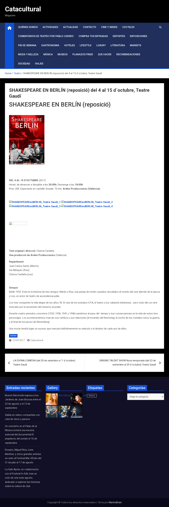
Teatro (13, 336)
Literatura (118, 45)
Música (48, 54)
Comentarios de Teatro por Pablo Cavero (46, 36)
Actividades (50, 27)
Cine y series (109, 27)
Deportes (119, 36)
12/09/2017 (18, 340)
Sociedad (24, 63)
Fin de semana (27, 45)
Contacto (89, 27)
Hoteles (69, 45)
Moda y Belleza (28, 54)
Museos (63, 54)
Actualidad (70, 27)
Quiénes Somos (28, 27)
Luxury (101, 45)
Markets (135, 45)
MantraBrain (115, 502)
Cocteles (128, 27)
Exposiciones (138, 36)
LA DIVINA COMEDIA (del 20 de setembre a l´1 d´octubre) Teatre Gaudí (44, 362)
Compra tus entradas (93, 36)
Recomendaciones (128, 54)
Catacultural (23, 9)
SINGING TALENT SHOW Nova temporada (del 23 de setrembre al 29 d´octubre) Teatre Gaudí (127, 362)
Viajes (39, 63)
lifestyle (85, 45)
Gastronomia (50, 45)
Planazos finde (82, 54)
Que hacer (104, 54)
